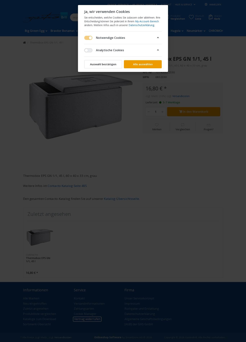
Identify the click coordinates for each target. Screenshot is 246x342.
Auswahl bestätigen (103, 64)
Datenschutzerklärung (141, 25)
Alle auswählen (143, 64)
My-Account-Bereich (147, 21)
